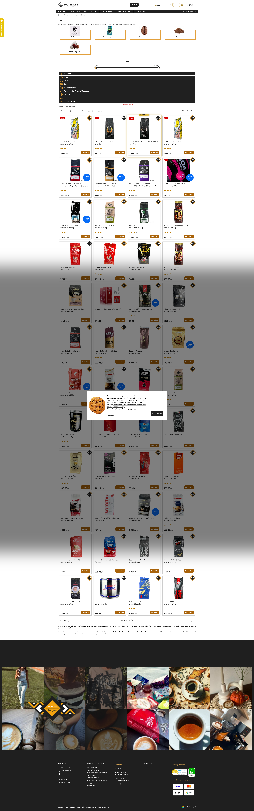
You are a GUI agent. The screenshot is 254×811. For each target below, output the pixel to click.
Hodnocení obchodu (93, 777)
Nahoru (64, 620)
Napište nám (91, 775)
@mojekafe (64, 779)
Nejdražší (90, 111)
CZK (157, 5)
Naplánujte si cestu (121, 784)
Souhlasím (158, 413)
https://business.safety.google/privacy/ (122, 409)
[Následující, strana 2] (190, 620)
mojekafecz (65, 774)
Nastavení (110, 415)
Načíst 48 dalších (127, 620)
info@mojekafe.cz (66, 768)
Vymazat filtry (126, 104)
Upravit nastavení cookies (101, 807)
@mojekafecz (65, 782)
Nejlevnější (79, 111)
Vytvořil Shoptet (191, 807)
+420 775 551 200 (66, 771)
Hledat (134, 5)
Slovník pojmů (91, 785)
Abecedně (100, 111)
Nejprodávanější (66, 111)
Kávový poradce (92, 783)
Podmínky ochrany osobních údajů (97, 772)
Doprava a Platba (92, 767)
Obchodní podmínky (93, 770)
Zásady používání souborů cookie (125, 404)
